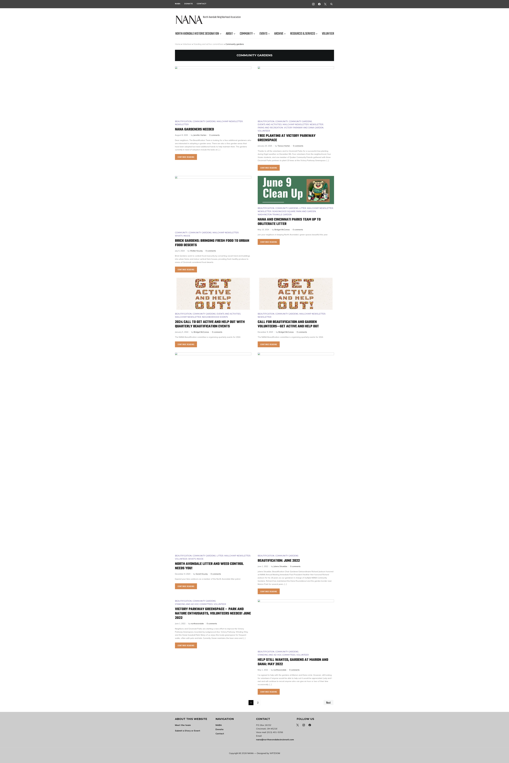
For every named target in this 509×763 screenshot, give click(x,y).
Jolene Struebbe (280, 566)
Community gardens (204, 121)
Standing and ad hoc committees (208, 44)
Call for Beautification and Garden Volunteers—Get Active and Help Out (288, 324)
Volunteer (328, 33)
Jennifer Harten (199, 135)
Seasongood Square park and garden (294, 211)
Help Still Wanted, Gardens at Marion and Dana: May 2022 (293, 662)
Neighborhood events (215, 317)
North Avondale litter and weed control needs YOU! (209, 566)
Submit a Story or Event (187, 730)
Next (328, 702)
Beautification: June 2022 (279, 561)
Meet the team (183, 725)
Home (178, 44)
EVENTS (263, 33)
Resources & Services (302, 33)
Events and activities (270, 124)
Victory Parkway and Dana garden (303, 127)
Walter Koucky (196, 251)
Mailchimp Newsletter (230, 121)
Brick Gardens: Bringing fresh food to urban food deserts (212, 243)
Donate (188, 4)
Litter (302, 208)
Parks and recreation (270, 127)
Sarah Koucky (202, 574)
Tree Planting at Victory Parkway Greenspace (286, 138)
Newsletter (182, 124)
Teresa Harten (284, 146)
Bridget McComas (282, 229)
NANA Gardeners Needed (194, 129)
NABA (177, 4)
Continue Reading (186, 157)
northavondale (197, 623)
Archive (278, 33)
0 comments (214, 135)
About (229, 33)
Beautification (183, 121)
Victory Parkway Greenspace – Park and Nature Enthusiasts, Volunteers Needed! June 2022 (213, 613)
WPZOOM (275, 753)
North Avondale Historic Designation (197, 33)
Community (246, 33)
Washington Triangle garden (275, 214)
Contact (201, 4)
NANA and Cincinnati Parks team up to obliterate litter (289, 222)
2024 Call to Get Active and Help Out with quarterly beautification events (210, 324)
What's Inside (182, 236)
